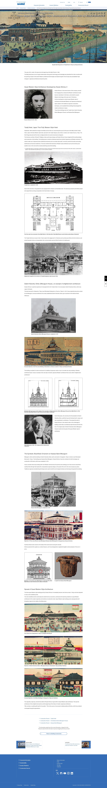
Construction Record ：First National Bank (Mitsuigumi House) (54, 720)
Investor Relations (24, 765)
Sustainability (23, 762)
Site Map (58, 765)
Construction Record (25, 768)
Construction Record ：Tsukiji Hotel (48, 718)
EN (89, 2)
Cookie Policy (33, 785)
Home (17, 8)
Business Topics (23, 8)
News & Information (61, 760)
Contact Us (62, 2)
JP (87, 2)
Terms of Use (26, 785)
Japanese (59, 766)
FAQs (69, 2)
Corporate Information (25, 760)
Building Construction (31, 8)
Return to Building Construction (53, 733)
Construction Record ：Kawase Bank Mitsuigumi (51, 723)
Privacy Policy (19, 785)
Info (74, 2)
